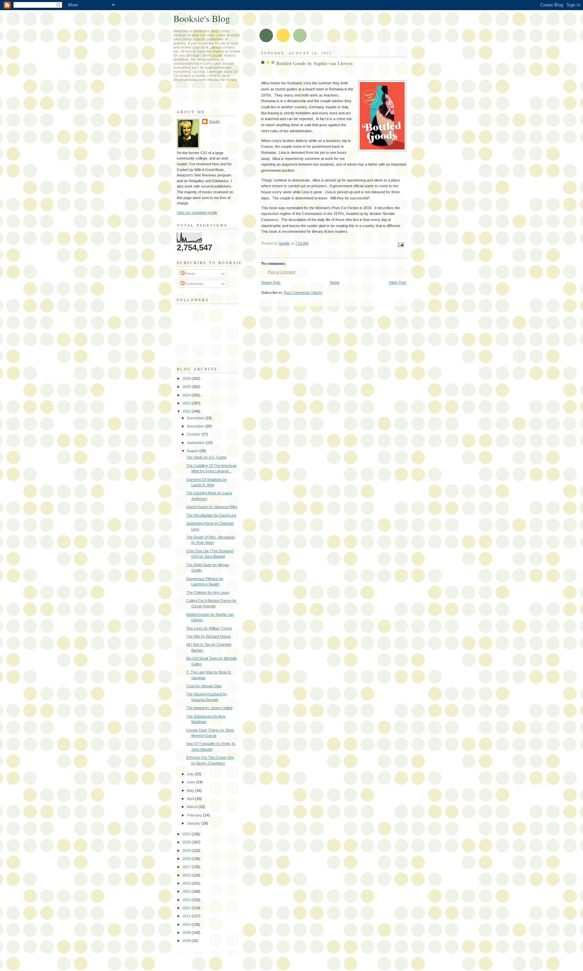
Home (334, 282)
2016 (187, 875)
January (194, 823)
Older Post (397, 282)
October (194, 434)
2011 (187, 916)
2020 (187, 842)
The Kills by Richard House (208, 636)
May (191, 790)
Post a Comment (281, 272)
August (193, 451)
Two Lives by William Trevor (209, 628)
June (191, 782)
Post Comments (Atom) (303, 292)
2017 (187, 867)
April (191, 799)
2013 (187, 900)
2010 (187, 924)
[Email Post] (400, 245)
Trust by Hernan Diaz (204, 686)
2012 (187, 908)
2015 (187, 883)
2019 (187, 851)
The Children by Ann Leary (208, 592)
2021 (187, 834)
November (196, 426)
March (192, 807)
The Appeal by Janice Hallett (209, 708)
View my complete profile (197, 213)
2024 (187, 395)
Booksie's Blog (201, 18)
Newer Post (270, 282)
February (195, 815)
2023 (187, 403)
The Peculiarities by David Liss (211, 515)
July (191, 774)
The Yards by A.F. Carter (206, 457)
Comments (194, 284)
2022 (187, 411)
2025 (187, 387)
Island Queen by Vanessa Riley (212, 507)
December (196, 418)
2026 (187, 379)
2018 (187, 859)
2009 (187, 933)
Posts (190, 274)
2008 (187, 941)
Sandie (214, 121)
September (196, 443)
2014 (187, 891)
